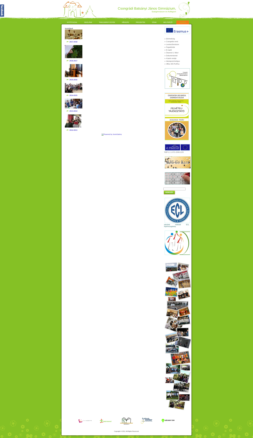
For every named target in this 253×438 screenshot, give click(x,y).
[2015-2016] (73, 77)
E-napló (169, 50)
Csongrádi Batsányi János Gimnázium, (147, 8)
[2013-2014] (73, 108)
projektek (140, 22)
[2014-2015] (73, 92)
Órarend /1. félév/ (172, 53)
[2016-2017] (73, 58)
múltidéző (167, 22)
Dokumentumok (171, 56)
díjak (154, 22)
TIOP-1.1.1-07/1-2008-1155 (174, 152)
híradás (125, 22)
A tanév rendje (171, 58)
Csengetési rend (172, 42)
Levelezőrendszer (172, 44)
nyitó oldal (72, 22)
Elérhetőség (170, 39)
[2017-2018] (73, 39)
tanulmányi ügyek (107, 22)
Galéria (182, 22)
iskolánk (88, 22)
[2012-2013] (73, 127)
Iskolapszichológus (173, 61)
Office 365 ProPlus (172, 64)
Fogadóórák (170, 47)
